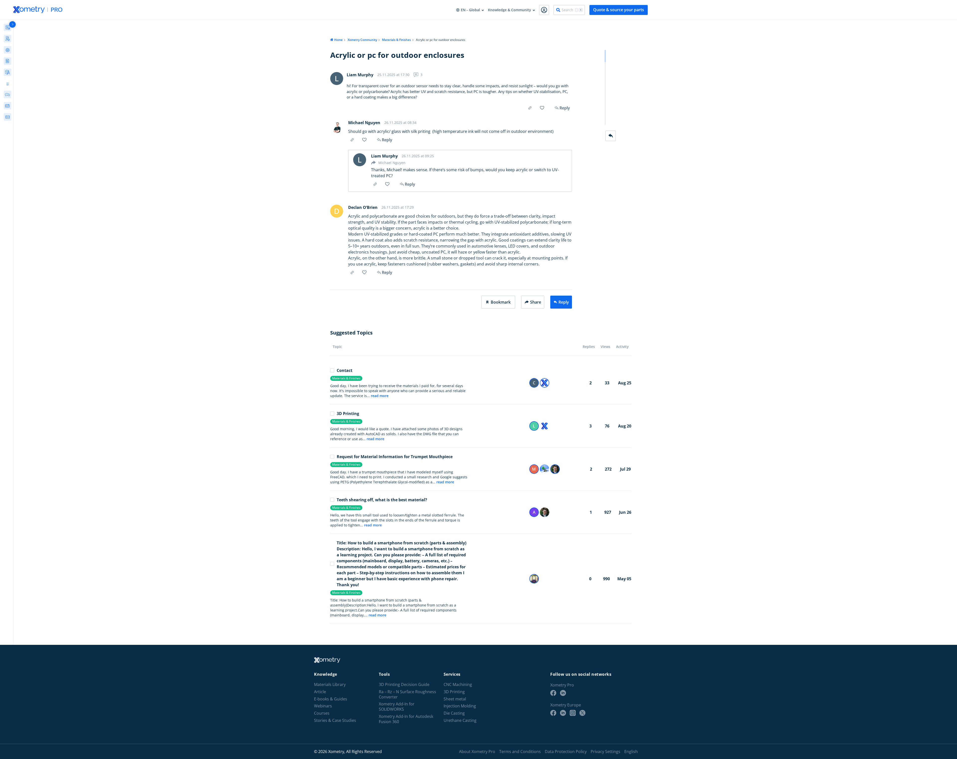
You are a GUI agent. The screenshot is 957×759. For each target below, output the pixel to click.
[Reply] (610, 136)
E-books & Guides (330, 699)
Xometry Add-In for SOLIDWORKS (396, 706)
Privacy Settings (605, 751)
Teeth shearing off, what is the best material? (382, 500)
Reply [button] (387, 140)
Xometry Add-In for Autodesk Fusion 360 (406, 719)
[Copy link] (530, 108)
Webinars (323, 706)
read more (380, 395)
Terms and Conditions (520, 751)
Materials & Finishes (396, 40)
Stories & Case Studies (335, 720)
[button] (498, 302)
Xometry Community (362, 40)
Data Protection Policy (566, 751)
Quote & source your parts (618, 9)
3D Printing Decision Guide (404, 684)
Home (338, 40)
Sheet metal (455, 699)
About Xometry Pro (477, 751)
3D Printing (348, 413)
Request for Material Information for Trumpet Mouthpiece (395, 456)
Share (535, 302)
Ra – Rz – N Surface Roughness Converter (407, 694)
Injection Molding (460, 706)
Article (320, 691)
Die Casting (454, 713)
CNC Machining (458, 684)
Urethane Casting (460, 720)
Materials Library (330, 684)
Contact (344, 370)
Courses (321, 713)
